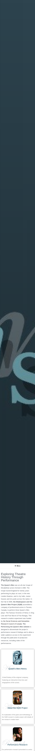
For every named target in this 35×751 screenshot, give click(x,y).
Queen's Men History (17, 669)
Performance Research (17, 745)
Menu (18, 566)
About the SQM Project (17, 708)
